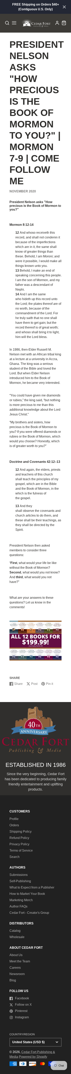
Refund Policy (19, 838)
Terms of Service (21, 850)
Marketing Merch (21, 900)
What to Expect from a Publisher (31, 887)
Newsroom (17, 974)
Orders (14, 825)
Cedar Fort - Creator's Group (29, 912)
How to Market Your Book (27, 893)
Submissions (18, 874)
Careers (15, 967)
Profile (14, 819)
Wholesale (16, 937)
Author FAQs (18, 906)
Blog (12, 980)
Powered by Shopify (33, 1056)
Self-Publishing (20, 881)
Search (14, 856)
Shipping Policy (20, 831)
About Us (15, 955)
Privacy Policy (19, 844)
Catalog (15, 930)
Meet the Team (19, 961)
